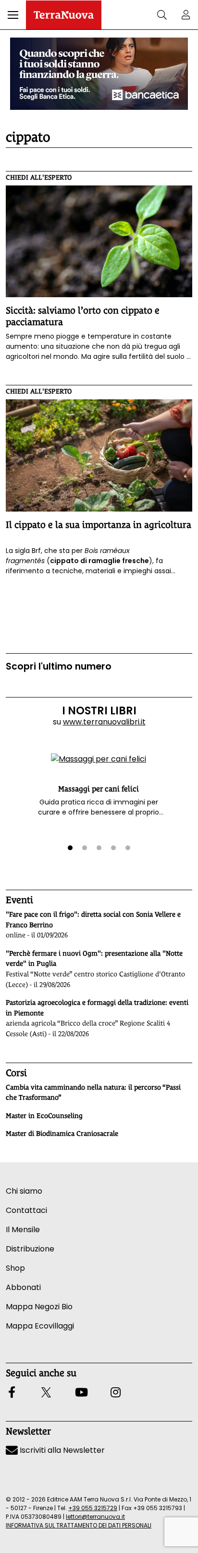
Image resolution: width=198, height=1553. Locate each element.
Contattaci (26, 1210)
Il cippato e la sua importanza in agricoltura (98, 524)
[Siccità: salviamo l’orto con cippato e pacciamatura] (99, 241)
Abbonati (23, 1287)
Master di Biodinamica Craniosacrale (62, 1133)
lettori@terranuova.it (95, 1517)
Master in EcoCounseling (44, 1115)
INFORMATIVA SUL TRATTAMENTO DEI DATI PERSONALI (78, 1525)
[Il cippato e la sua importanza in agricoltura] (99, 455)
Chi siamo (24, 1191)
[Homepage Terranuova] (63, 14)
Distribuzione (30, 1248)
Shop (15, 1268)
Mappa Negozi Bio (39, 1306)
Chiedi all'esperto (39, 177)
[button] (13, 14)
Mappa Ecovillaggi (40, 1325)
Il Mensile (23, 1229)
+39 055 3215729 (92, 1508)
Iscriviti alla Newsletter (61, 1450)
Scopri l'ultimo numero (58, 666)
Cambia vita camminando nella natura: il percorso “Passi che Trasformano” (93, 1092)
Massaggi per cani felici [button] (98, 788)
